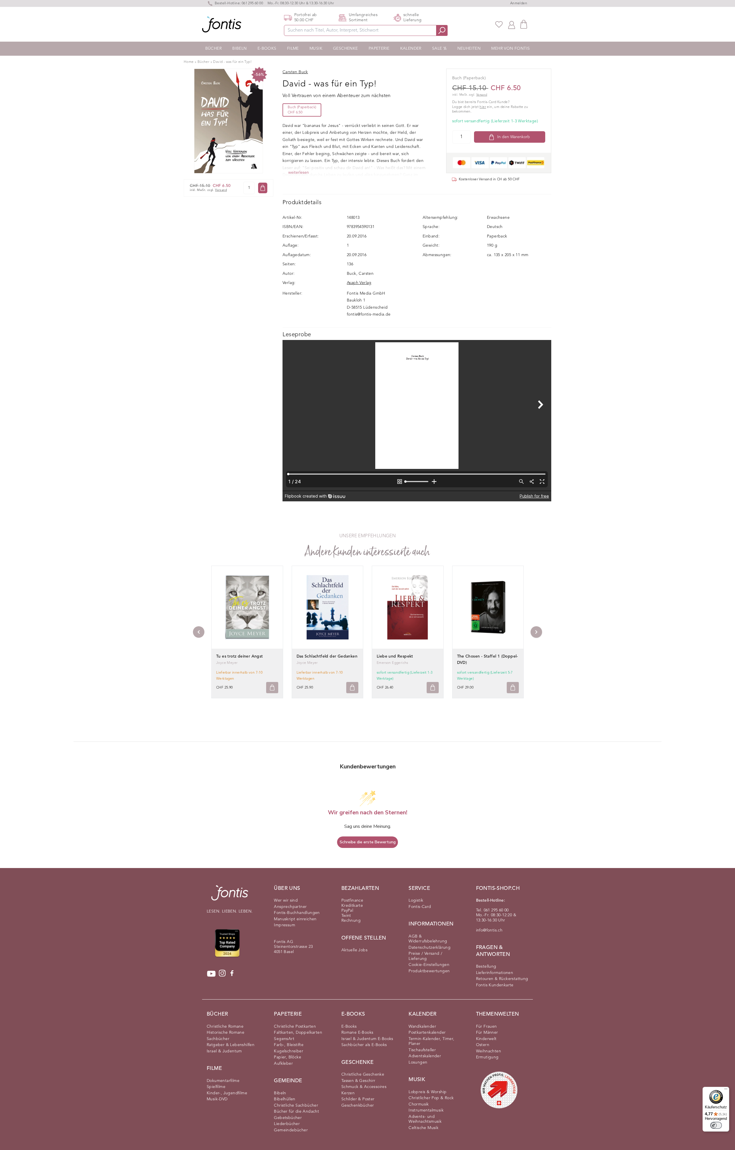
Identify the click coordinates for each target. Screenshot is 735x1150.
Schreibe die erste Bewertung (368, 842)
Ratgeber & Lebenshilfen (230, 1045)
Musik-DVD (217, 1099)
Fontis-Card (420, 907)
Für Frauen (486, 1027)
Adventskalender (425, 1056)
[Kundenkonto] (511, 24)
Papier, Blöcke (287, 1057)
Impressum (284, 925)
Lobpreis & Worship (427, 1092)
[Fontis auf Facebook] (232, 973)
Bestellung (486, 967)
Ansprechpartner (290, 907)
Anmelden (518, 3)
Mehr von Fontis (510, 49)
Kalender (410, 49)
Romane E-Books (357, 1033)
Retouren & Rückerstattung (502, 979)
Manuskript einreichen (295, 919)
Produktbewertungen (429, 971)
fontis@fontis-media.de (369, 314)
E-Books (267, 49)
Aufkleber (283, 1064)
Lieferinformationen (494, 973)
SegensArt (284, 1039)
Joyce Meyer (226, 663)
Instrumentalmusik (426, 1110)
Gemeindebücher (291, 1130)
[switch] (716, 1125)
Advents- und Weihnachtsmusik (425, 1119)
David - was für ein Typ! (232, 62)
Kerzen (348, 1093)
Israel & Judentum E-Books (367, 1039)
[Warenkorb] (523, 24)
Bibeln (239, 49)
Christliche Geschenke (362, 1074)
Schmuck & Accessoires (363, 1087)
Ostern (482, 1045)
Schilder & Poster (358, 1099)
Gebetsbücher (288, 1118)
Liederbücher (287, 1124)
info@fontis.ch (489, 930)
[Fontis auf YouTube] (211, 973)
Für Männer (487, 1033)
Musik (316, 49)
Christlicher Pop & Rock (431, 1098)
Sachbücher (218, 1039)
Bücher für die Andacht (296, 1112)
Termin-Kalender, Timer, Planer (431, 1041)
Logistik (416, 900)
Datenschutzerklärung (429, 948)
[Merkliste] (499, 24)
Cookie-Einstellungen (429, 965)
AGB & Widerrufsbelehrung (428, 939)
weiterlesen (298, 173)
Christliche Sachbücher (296, 1105)
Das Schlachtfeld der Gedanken (327, 656)
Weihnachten (488, 1051)
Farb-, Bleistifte (288, 1045)
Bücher (213, 49)
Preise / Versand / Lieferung (425, 956)
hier (482, 107)
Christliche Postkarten (295, 1027)
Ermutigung (487, 1057)
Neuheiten (469, 49)
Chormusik (419, 1104)
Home (189, 62)
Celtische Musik (423, 1128)
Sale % (439, 49)
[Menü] (725, 1090)
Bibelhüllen (284, 1099)
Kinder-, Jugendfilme (227, 1093)
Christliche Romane (225, 1027)
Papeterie (379, 49)
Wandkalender (422, 1027)
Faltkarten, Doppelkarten (298, 1033)
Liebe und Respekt (395, 656)
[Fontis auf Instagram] (222, 973)
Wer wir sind (286, 900)
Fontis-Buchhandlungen (297, 913)
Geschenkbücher (357, 1105)
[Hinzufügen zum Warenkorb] (272, 687)
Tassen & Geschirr (358, 1081)
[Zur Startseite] (230, 895)
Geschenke (345, 49)
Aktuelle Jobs (354, 950)
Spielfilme (216, 1087)
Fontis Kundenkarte (495, 985)
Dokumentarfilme (223, 1081)
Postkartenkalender (427, 1033)
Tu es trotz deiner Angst (239, 656)
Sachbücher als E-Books (364, 1045)
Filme (293, 49)
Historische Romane (225, 1033)
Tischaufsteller (422, 1050)
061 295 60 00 (252, 3)
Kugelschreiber (288, 1051)
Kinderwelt (486, 1039)
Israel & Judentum (224, 1051)
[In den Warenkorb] (262, 188)
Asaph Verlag (359, 283)
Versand (221, 190)
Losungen (418, 1062)
